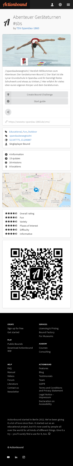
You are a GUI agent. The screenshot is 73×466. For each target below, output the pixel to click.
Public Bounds (15, 343)
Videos (10, 376)
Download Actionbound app (20, 349)
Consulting (44, 351)
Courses (43, 347)
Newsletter (13, 391)
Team (42, 380)
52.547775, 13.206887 (20, 139)
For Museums (46, 336)
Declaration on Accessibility (47, 402)
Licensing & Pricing (48, 328)
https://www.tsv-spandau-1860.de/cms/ (29, 121)
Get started (13, 332)
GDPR (42, 383)
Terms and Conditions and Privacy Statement (51, 389)
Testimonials (45, 376)
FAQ (9, 368)
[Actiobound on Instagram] (23, 457)
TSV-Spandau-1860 (27, 28)
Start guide (40, 101)
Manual (11, 372)
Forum (11, 380)
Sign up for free (15, 328)
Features (43, 368)
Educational (15, 131)
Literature (12, 383)
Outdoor (32, 131)
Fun (25, 131)
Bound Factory (47, 332)
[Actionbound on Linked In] (16, 457)
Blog (41, 372)
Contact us (13, 387)
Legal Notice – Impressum (46, 396)
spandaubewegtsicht (21, 135)
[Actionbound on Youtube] (8, 457)
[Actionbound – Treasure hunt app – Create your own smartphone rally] (15, 4)
